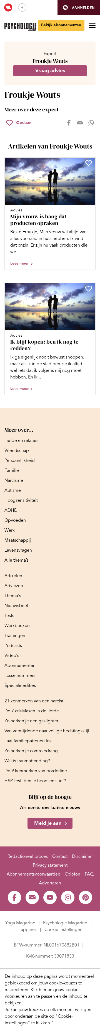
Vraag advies (50, 71)
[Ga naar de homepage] (20, 27)
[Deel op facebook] (69, 123)
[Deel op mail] (80, 123)
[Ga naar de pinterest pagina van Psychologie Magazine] (85, 897)
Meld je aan (47, 823)
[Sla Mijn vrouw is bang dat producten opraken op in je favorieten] (89, 163)
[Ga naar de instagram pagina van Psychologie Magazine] (67, 897)
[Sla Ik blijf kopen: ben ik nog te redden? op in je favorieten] (89, 288)
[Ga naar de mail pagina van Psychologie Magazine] (32, 897)
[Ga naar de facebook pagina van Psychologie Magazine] (14, 897)
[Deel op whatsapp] (91, 123)
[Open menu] (92, 25)
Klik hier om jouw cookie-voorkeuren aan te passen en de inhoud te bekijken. (46, 996)
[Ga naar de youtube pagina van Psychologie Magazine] (50, 897)
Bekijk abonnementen (61, 25)
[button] (79, 7)
